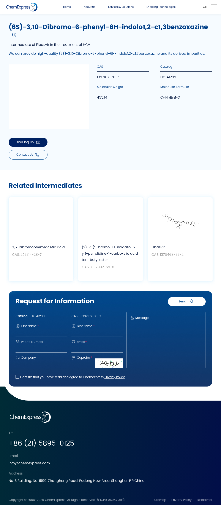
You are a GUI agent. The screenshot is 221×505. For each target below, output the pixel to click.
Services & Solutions (121, 7)
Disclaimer (204, 500)
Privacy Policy (114, 377)
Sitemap (160, 500)
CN (205, 6)
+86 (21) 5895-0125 (41, 443)
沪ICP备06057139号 (111, 500)
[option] (41, 239)
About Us (89, 7)
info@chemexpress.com (29, 463)
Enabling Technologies (161, 7)
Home (67, 7)
